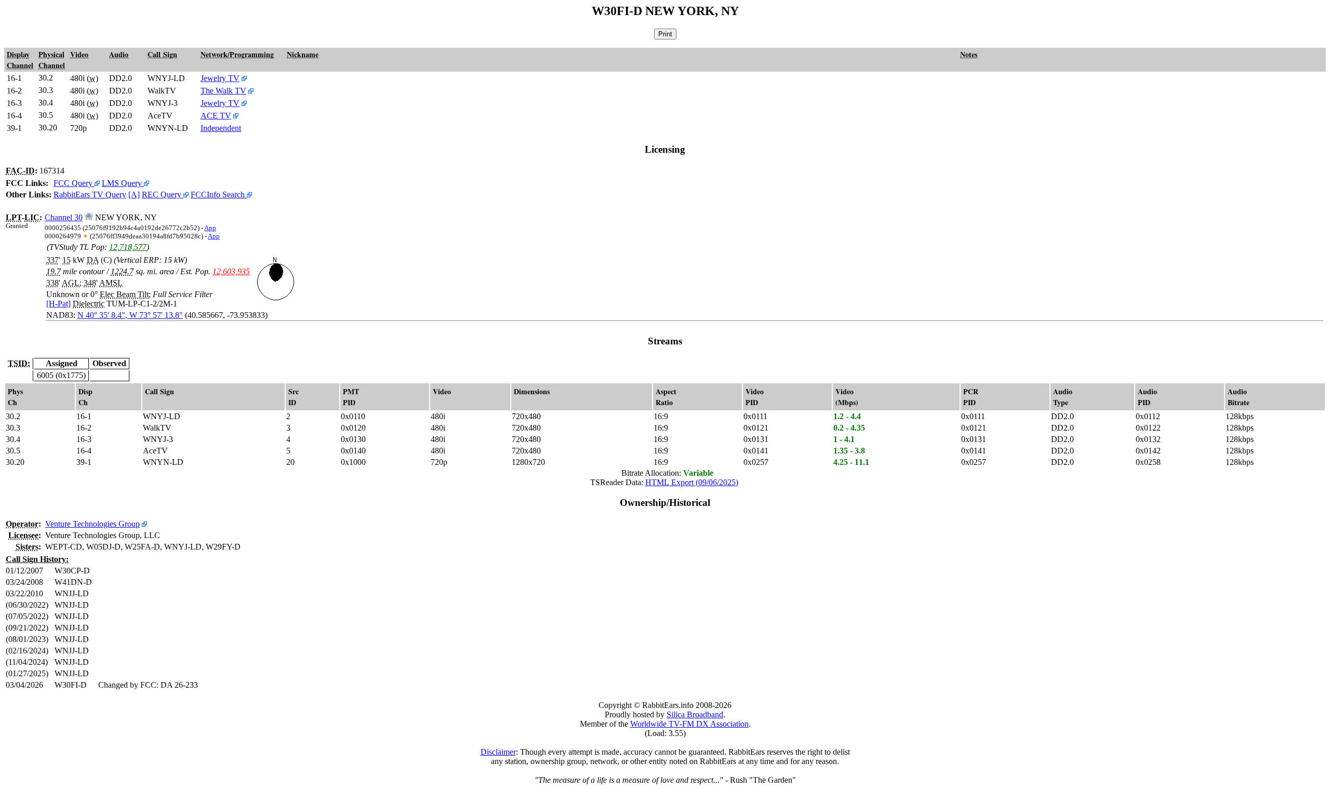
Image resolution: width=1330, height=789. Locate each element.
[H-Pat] (58, 303)
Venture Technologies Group (92, 523)
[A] (134, 194)
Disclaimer (498, 751)
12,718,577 (128, 247)
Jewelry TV (220, 78)
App (210, 228)
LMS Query (123, 183)
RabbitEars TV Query (90, 194)
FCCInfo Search (219, 194)
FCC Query (74, 183)
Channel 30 (64, 217)
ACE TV (216, 115)
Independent (221, 128)
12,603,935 (231, 271)
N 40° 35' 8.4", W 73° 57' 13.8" (130, 315)
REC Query (162, 194)
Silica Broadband (695, 714)
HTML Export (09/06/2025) (691, 482)
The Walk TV (223, 90)
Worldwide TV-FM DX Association (689, 723)
